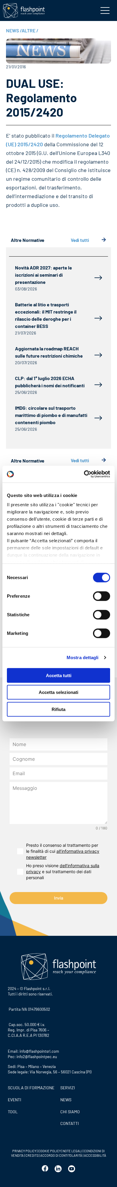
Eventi (14, 1099)
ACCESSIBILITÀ (94, 1155)
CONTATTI (69, 1123)
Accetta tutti (58, 675)
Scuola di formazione (31, 1087)
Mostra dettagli (83, 657)
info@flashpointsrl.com (39, 1051)
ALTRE (30, 30)
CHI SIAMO (70, 1111)
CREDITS (32, 1155)
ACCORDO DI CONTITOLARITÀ (61, 1155)
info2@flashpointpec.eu (36, 1056)
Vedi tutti (80, 240)
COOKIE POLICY (49, 1151)
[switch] (101, 596)
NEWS (14, 30)
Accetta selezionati (58, 692)
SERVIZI (67, 1087)
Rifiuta (58, 709)
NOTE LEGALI (72, 1151)
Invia (58, 897)
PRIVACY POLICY (24, 1151)
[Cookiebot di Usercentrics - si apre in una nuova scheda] (84, 474)
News (65, 1099)
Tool (13, 1111)
